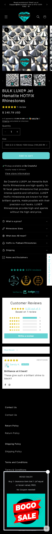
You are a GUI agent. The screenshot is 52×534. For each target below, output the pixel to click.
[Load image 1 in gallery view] (12, 80)
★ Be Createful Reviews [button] (49, 270)
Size (4, 139)
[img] (11, 360)
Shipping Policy (13, 451)
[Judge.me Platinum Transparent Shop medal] (14, 281)
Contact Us (11, 415)
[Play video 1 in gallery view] (26, 80)
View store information (17, 173)
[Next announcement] (47, 4)
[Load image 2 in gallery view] (40, 80)
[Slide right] (49, 81)
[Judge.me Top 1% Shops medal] (26, 281)
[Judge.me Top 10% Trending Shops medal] (38, 281)
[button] (6, 17)
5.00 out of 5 (32, 308)
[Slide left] (3, 81)
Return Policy (12, 433)
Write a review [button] (26, 336)
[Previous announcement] (5, 4)
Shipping (5, 121)
